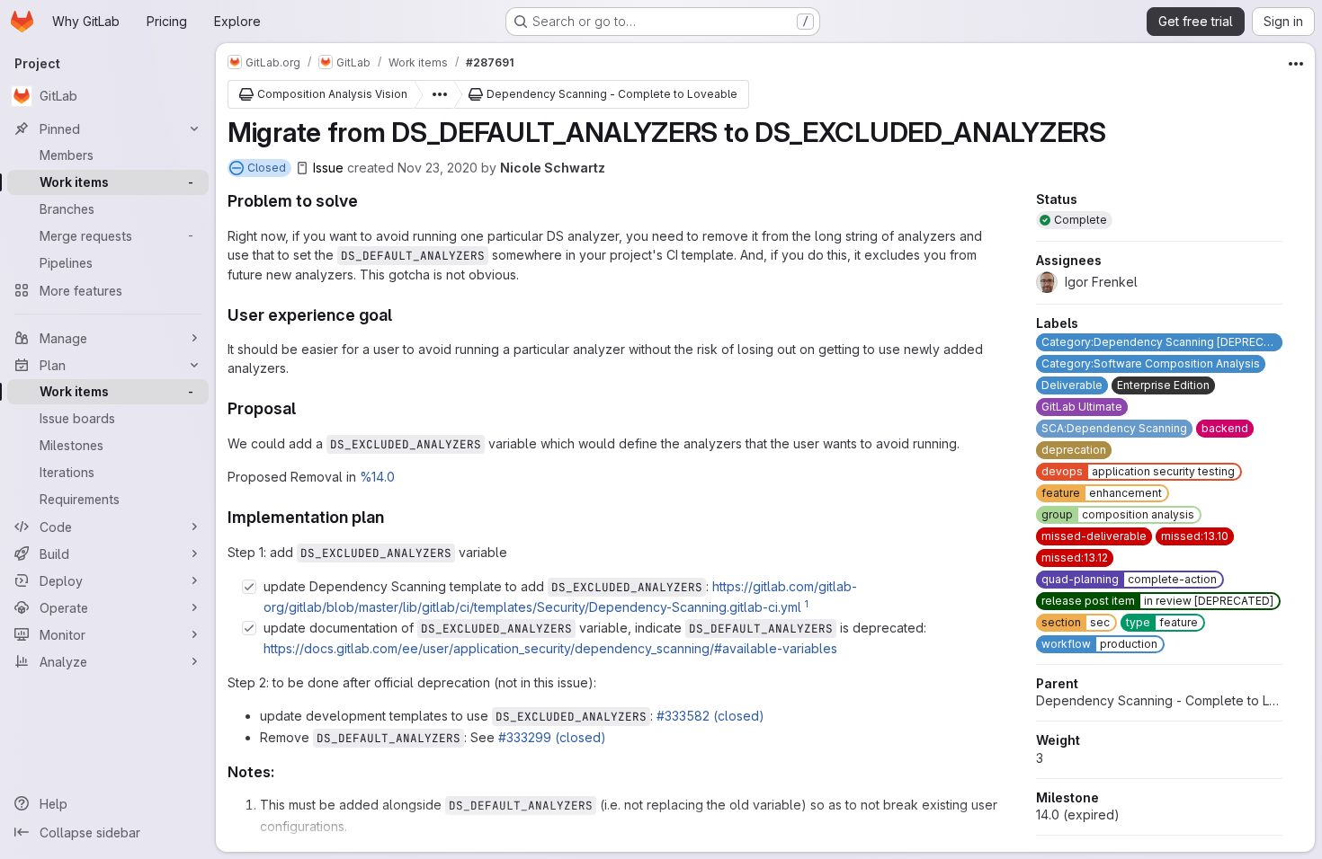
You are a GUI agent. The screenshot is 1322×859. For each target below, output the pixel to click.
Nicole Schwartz (552, 167)
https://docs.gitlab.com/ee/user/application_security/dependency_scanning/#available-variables (550, 648)
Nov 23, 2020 (437, 167)
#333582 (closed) (710, 715)
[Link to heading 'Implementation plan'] (393, 517)
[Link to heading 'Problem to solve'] (367, 200)
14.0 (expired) (1078, 814)
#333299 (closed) (552, 737)
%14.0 (377, 476)
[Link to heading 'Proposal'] (305, 408)
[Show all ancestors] (434, 94)
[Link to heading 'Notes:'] (282, 772)
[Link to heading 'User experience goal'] (401, 315)
